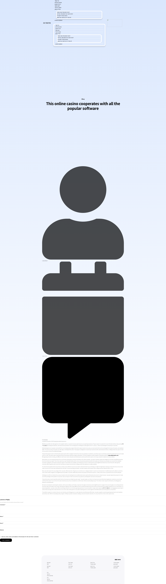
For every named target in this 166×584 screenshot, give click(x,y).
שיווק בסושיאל (93, 564)
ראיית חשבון (58, 28)
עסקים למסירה (116, 562)
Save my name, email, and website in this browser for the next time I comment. (20, 536)
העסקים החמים (58, 20)
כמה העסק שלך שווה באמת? (63, 12)
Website (2, 530)
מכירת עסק (58, 9)
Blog (83, 99)
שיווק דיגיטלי (58, 32)
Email (2, 523)
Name (2, 516)
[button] (79, 22)
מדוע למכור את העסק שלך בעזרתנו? (65, 14)
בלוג (48, 572)
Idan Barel (45, 260)
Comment (2, 504)
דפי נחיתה (70, 564)
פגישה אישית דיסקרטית (62, 15)
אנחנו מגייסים (58, 27)
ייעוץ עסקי (57, 30)
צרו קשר (57, 25)
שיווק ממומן (115, 564)
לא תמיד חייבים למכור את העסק (64, 17)
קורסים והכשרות (50, 575)
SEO (48, 564)
